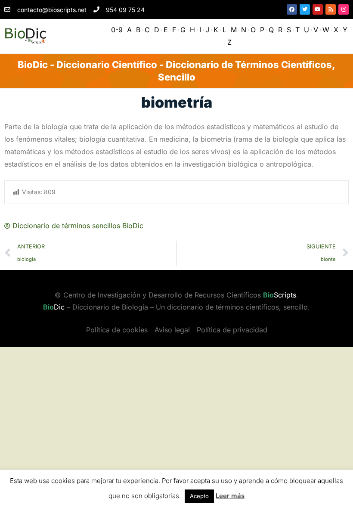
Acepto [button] (199, 496)
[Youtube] (318, 9)
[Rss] (330, 9)
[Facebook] (292, 9)
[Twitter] (305, 9)
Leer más (230, 496)
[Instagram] (343, 9)
